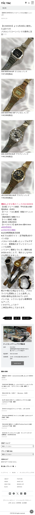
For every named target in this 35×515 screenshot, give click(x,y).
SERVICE (19, 486)
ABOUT (6, 479)
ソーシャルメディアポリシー (23, 500)
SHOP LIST (20, 481)
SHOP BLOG (17, 363)
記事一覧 (17, 318)
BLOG (6, 486)
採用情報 (18, 503)
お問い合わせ (11, 503)
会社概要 (24, 503)
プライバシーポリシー (9, 500)
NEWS (6, 481)
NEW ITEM (7, 484)
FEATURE (19, 479)
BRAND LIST (20, 484)
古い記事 (8, 318)
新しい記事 (26, 318)
